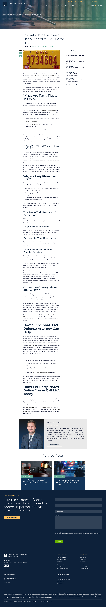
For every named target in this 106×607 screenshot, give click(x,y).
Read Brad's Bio (54, 444)
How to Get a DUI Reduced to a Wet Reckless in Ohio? (74, 74)
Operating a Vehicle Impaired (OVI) (45, 75)
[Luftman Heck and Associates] (15, 4)
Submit (59, 541)
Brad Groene (32, 345)
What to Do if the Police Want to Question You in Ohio (75, 62)
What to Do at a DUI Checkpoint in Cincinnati (75, 68)
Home (4, 14)
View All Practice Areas (63, 568)
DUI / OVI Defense (61, 559)
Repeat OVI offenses (31, 121)
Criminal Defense (50, 5)
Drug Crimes (60, 561)
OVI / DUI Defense (62, 5)
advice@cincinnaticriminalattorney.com (15, 562)
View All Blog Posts (72, 84)
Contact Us (82, 563)
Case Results (83, 561)
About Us (81, 5)
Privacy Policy (69, 534)
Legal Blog (9, 14)
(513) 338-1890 (94, 1)
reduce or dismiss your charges (41, 372)
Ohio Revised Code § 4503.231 (47, 110)
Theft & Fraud (60, 564)
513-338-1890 (7, 560)
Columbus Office (84, 566)
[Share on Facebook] (20, 53)
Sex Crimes (60, 563)
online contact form (47, 407)
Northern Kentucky (84, 568)
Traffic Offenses (61, 566)
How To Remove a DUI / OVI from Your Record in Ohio (75, 56)
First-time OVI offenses (31, 124)
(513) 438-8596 (11, 517)
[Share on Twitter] (20, 56)
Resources (73, 5)
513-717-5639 (60, 583)
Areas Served (90, 5)
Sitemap (43, 601)
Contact (99, 5)
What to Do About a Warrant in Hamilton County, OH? (74, 80)
